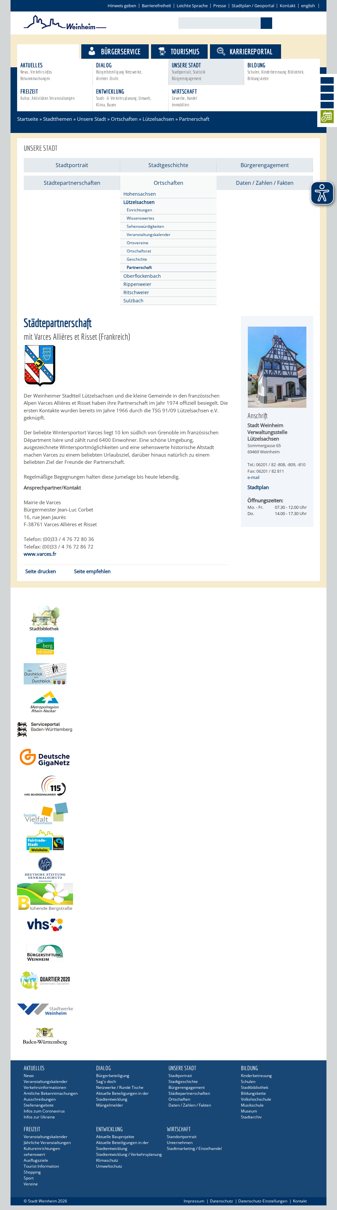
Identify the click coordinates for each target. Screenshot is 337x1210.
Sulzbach (133, 300)
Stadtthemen (54, 51)
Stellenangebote (39, 1105)
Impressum (194, 1201)
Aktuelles (36, 71)
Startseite (27, 119)
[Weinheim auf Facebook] (327, 80)
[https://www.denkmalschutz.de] (168, 869)
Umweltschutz (109, 1166)
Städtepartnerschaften (72, 182)
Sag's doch (106, 1081)
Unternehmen (180, 1142)
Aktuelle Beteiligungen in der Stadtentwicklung (122, 1096)
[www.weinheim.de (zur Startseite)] (65, 28)
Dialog (119, 71)
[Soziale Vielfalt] (168, 813)
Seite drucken (40, 571)
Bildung (275, 71)
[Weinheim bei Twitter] (327, 97)
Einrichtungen (139, 210)
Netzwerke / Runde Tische (119, 1087)
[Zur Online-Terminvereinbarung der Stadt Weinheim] (327, 117)
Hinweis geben (122, 6)
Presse (219, 6)
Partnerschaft (139, 267)
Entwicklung (123, 97)
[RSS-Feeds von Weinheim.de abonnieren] (327, 105)
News (29, 1075)
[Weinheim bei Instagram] (327, 88)
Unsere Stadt (189, 71)
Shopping (32, 1172)
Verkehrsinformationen (45, 1087)
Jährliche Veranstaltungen (47, 1142)
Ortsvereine (137, 243)
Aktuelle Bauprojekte (115, 1136)
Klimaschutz (107, 1160)
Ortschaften (124, 119)
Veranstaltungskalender (148, 234)
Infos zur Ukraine (39, 1117)
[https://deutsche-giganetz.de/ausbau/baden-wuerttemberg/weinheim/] (168, 757)
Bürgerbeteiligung (112, 1075)
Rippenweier (137, 284)
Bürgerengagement (265, 165)
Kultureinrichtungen (42, 1148)
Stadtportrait (72, 165)
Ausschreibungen (40, 1099)
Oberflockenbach (142, 276)
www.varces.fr (40, 554)
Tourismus (185, 51)
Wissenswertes (140, 218)
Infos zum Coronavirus (44, 1111)
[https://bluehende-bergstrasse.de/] (168, 897)
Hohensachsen (139, 194)
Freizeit (47, 94)
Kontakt (288, 6)
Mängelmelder (109, 1105)
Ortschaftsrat (139, 251)
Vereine (31, 1184)
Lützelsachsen (158, 119)
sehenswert (34, 1154)
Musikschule (252, 1105)
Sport (29, 1178)
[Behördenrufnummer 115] (168, 785)
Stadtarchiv (251, 1117)
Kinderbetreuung (256, 1075)
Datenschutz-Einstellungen (262, 1201)
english (308, 6)
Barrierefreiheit (156, 6)
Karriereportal (251, 51)
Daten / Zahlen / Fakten (265, 182)
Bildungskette (253, 1093)
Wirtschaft (184, 97)
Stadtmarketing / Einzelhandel (194, 1148)
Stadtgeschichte (168, 165)
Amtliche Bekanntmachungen (51, 1093)
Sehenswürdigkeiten (145, 226)
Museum (249, 1111)
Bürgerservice (120, 51)
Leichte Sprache (192, 6)
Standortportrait (181, 1136)
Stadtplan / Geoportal (253, 6)
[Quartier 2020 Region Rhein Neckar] (168, 981)
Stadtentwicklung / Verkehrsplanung (129, 1154)
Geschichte (137, 259)
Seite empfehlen (92, 571)
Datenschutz (221, 1201)
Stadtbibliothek (254, 1087)
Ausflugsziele (36, 1160)
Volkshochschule (256, 1099)
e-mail (253, 477)
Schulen (248, 1081)
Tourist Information (41, 1166)
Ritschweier (136, 292)
